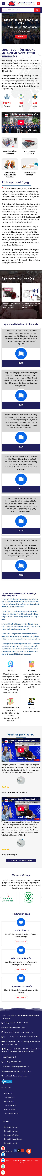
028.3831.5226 (16, 1062)
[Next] (41, 297)
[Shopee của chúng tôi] (29, 1151)
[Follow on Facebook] (15, 1150)
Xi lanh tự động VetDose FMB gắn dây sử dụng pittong (31, 304)
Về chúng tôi (8, 1093)
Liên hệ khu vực (9, 1097)
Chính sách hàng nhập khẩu (13, 1139)
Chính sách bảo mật (10, 1143)
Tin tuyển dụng (9, 1101)
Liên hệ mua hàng (10, 1105)
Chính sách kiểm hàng (11, 1135)
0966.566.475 (24, 1067)
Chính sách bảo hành (11, 1127)
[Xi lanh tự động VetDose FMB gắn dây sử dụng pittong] (31, 292)
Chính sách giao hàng (11, 1131)
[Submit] (37, 10)
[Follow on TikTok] (19, 1150)
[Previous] (1, 297)
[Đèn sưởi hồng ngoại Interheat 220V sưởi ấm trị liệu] (11, 292)
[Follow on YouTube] (22, 1150)
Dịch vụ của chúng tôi (11, 1113)
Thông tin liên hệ (9, 1109)
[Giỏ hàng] (38, 3)
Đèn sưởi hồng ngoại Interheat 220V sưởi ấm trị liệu (11, 304)
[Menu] (3, 3)
